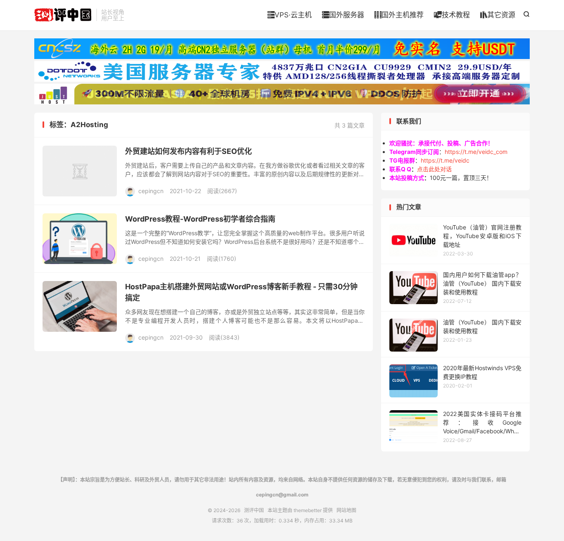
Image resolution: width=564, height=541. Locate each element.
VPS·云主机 (290, 15)
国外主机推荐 (399, 15)
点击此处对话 (434, 168)
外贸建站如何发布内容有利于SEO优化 (188, 151)
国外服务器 (343, 15)
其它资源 (497, 15)
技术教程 (452, 15)
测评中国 (63, 14)
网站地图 (346, 510)
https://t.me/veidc (445, 160)
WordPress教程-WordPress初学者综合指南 (200, 219)
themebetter (308, 510)
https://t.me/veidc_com (476, 151)
